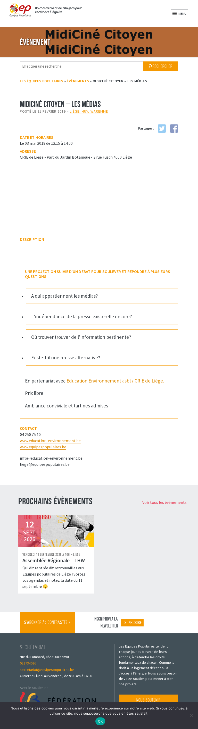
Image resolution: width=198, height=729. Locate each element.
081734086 (28, 663)
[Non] (191, 715)
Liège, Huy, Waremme (89, 111)
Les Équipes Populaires (41, 81)
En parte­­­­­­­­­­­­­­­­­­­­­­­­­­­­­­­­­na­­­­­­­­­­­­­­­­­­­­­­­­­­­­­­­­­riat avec (94, 381)
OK (100, 721)
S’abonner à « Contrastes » (47, 626)
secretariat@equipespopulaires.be (47, 669)
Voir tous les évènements (164, 502)
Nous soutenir (148, 700)
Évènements (78, 81)
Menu (182, 13)
